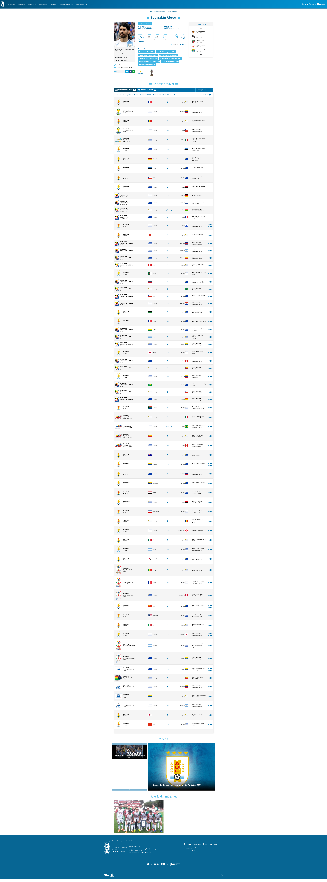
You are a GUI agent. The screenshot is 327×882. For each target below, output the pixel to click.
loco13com (119, 64)
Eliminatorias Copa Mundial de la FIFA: (164, 95)
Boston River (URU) (201, 40)
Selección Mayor (160, 11)
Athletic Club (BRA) (201, 36)
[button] (201, 55)
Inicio (151, 11)
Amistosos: (120, 95)
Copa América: (130, 95)
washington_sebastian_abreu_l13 (125, 67)
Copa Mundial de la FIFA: (143, 95)
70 (140, 36)
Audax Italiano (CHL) (201, 50)
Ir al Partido (169, 100)
